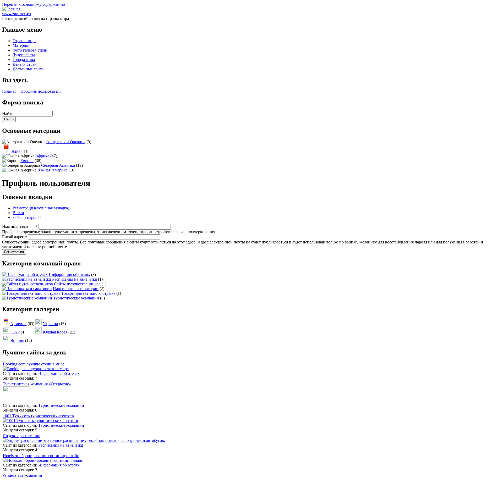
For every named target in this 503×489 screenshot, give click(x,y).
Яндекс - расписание (21, 436)
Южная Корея (55, 332)
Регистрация (41, 208)
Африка (42, 156)
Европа (27, 160)
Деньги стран (25, 64)
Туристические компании (76, 298)
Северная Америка (58, 165)
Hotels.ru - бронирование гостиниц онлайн (41, 455)
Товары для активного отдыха (88, 293)
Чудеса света (24, 55)
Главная (9, 91)
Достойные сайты (29, 69)
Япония (17, 340)
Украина (50, 323)
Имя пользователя (19, 226)
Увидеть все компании (22, 475)
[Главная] (11, 9)
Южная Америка (52, 170)
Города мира (24, 59)
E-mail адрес (14, 237)
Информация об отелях (69, 274)
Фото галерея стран (30, 50)
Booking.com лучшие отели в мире (33, 364)
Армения (18, 323)
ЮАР (15, 332)
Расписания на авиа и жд (74, 279)
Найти (8, 113)
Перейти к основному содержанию (33, 4)
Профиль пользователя (40, 91)
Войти (18, 212)
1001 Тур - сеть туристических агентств (38, 416)
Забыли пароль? (27, 217)
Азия (16, 151)
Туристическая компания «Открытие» (37, 384)
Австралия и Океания (65, 142)
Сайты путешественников (77, 284)
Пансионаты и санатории (76, 288)
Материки (22, 45)
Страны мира (24, 40)
